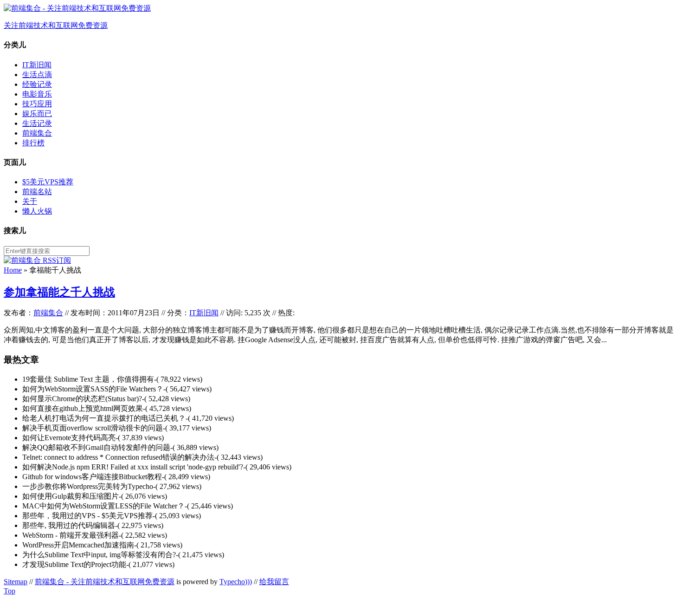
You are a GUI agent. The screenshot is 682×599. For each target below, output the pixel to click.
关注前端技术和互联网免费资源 (56, 25)
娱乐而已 (37, 113)
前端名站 (37, 191)
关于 (29, 201)
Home (13, 270)
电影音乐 (37, 94)
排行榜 (33, 143)
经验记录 (37, 84)
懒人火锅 (37, 211)
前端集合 (37, 133)
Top (9, 591)
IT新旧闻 (36, 65)
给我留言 (274, 582)
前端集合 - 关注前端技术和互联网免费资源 (104, 582)
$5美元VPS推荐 (47, 182)
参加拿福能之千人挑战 (59, 292)
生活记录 (37, 123)
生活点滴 (37, 74)
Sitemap (15, 582)
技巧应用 (37, 104)
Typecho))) (235, 582)
